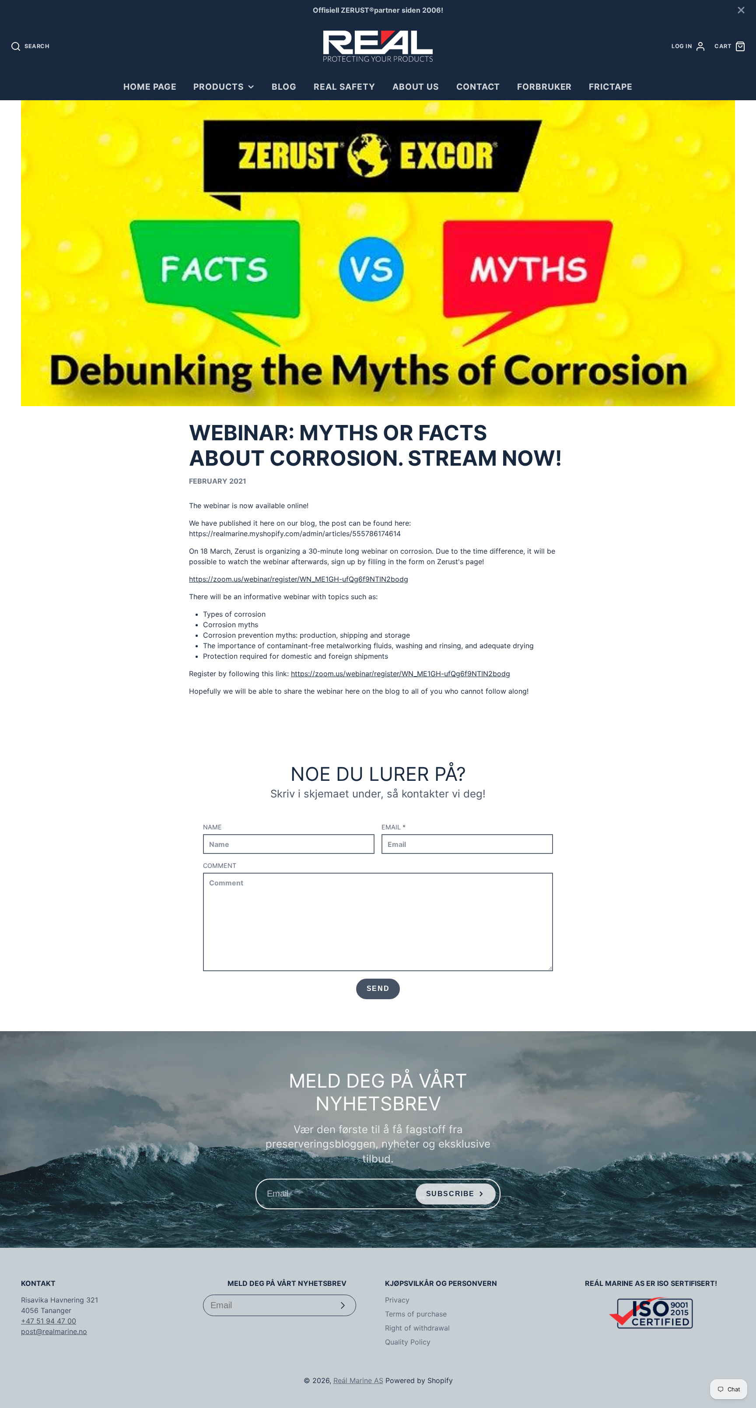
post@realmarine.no (54, 1331)
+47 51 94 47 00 (48, 1321)
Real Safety (345, 86)
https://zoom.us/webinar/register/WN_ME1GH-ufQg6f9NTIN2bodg (298, 579)
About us (416, 86)
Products (218, 86)
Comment (219, 865)
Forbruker (544, 86)
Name (212, 827)
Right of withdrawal (417, 1328)
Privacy (397, 1300)
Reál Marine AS (358, 1380)
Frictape (611, 86)
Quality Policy (407, 1342)
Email (394, 827)
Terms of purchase (416, 1314)
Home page (150, 86)
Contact (478, 86)
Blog (284, 86)
